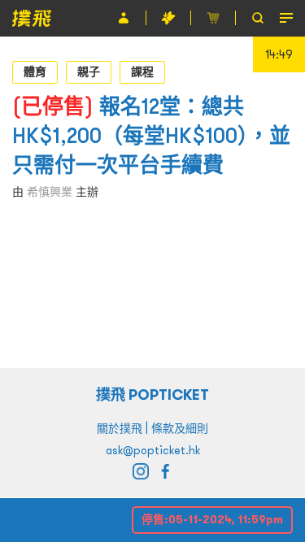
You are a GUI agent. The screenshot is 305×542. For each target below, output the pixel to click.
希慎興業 (49, 191)
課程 (142, 71)
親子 (88, 71)
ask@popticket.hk (153, 450)
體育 (35, 71)
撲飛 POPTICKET (152, 394)
